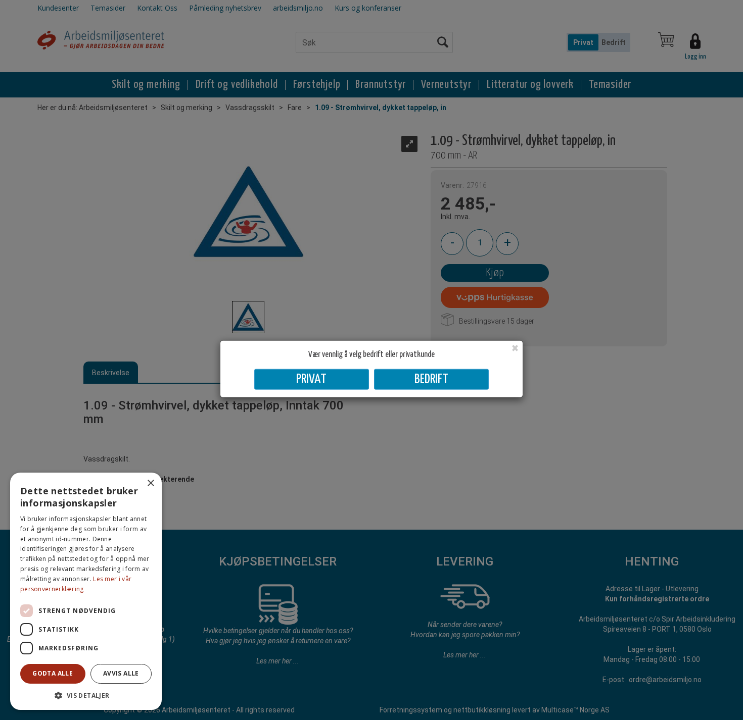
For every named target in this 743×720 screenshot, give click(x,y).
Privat (311, 379)
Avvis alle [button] (121, 673)
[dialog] (86, 591)
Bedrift (431, 379)
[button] (86, 695)
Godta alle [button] (52, 673)
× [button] (150, 483)
